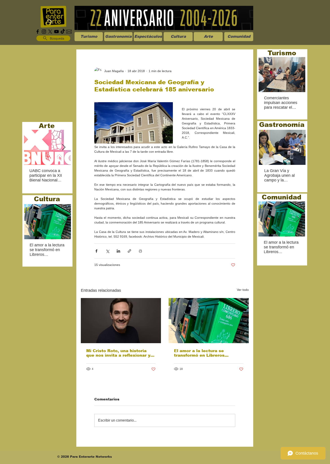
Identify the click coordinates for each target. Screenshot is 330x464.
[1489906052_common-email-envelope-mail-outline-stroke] (69, 31)
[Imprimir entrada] (140, 251)
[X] (50, 31)
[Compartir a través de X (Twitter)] (107, 251)
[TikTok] (63, 31)
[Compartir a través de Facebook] (96, 251)
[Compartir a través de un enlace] (129, 251)
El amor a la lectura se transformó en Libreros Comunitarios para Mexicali (204, 353)
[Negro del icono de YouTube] (56, 31)
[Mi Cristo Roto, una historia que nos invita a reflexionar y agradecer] (121, 320)
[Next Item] (64, 147)
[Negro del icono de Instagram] (44, 31)
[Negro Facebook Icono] (37, 31)
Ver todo (243, 290)
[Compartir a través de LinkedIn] (118, 251)
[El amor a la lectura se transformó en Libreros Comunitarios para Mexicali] (209, 320)
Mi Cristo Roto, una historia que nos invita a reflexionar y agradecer (118, 353)
